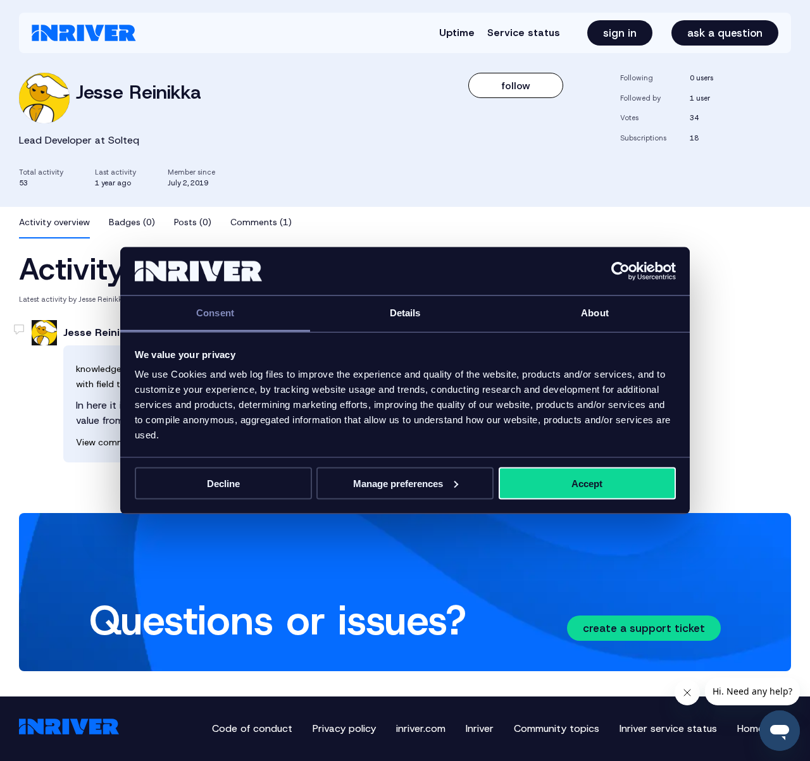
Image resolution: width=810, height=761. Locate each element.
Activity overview (54, 222)
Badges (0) (132, 222)
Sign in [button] (620, 33)
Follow (516, 85)
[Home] (84, 33)
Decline (223, 483)
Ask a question (725, 33)
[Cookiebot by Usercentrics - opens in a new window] (620, 271)
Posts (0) (192, 222)
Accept (586, 483)
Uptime (457, 32)
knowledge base (110, 368)
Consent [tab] (215, 312)
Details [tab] (405, 312)
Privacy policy (344, 728)
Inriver (480, 728)
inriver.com (421, 728)
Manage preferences (398, 483)
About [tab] (595, 312)
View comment (107, 442)
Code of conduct (252, 728)
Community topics (556, 728)
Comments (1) (261, 222)
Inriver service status (668, 728)
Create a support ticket (644, 628)
